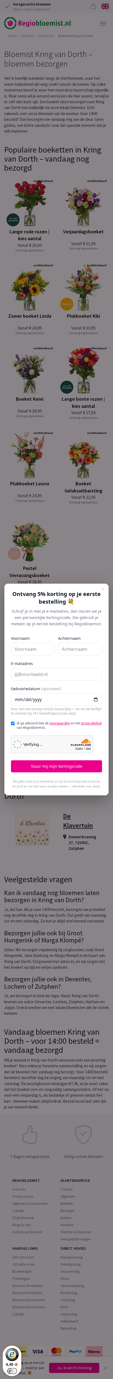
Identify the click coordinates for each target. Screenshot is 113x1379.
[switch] (12, 1371)
